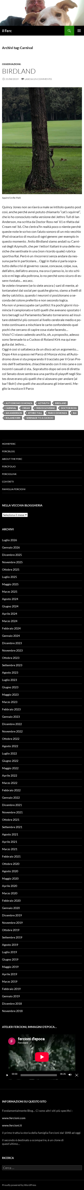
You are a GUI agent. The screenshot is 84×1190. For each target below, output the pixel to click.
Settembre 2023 (12, 665)
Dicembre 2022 (12, 724)
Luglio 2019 (9, 952)
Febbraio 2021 (11, 856)
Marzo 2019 (9, 981)
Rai (74, 413)
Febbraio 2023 (11, 709)
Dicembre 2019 (12, 915)
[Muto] (70, 1075)
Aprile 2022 (9, 775)
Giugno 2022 (10, 760)
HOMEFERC (9, 443)
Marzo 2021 (9, 849)
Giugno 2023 (10, 687)
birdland (19, 71)
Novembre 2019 (12, 922)
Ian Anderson (14, 413)
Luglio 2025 (9, 577)
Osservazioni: (11, 64)
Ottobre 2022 (10, 738)
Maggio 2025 (10, 584)
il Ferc (7, 30)
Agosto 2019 (10, 944)
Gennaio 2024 (11, 635)
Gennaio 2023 (11, 716)
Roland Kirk (13, 417)
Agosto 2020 (10, 871)
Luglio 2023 (9, 680)
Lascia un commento (38, 79)
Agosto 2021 (10, 834)
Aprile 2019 (9, 974)
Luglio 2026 (9, 540)
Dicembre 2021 (12, 805)
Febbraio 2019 (11, 989)
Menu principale (79, 31)
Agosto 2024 (10, 599)
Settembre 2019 (12, 937)
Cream (26, 408)
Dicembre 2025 (12, 554)
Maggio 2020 (10, 878)
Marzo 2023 (9, 702)
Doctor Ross (69, 408)
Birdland (60, 403)
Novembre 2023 (12, 650)
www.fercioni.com (13, 1118)
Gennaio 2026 (11, 547)
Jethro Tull (35, 413)
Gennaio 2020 (11, 908)
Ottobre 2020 (10, 863)
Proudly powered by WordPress (19, 1185)
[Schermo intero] (77, 1075)
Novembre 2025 (12, 562)
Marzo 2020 (9, 893)
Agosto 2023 (10, 672)
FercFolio (9, 466)
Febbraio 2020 (11, 900)
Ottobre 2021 (10, 819)
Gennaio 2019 (11, 996)
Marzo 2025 (9, 591)
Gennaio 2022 (11, 797)
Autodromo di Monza (19, 403)
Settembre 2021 (12, 827)
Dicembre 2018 (12, 1003)
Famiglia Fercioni (13, 489)
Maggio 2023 (10, 694)
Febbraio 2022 (11, 790)
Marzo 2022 (9, 783)
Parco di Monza (57, 413)
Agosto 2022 (10, 746)
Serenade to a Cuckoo (39, 417)
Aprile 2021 (9, 841)
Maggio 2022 (10, 768)
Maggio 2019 (10, 966)
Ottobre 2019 (10, 930)
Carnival (11, 408)
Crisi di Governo (45, 408)
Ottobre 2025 (10, 569)
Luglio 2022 (9, 753)
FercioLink (9, 474)
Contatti (8, 481)
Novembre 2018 (12, 1011)
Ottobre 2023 (10, 657)
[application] (42, 1056)
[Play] (7, 1075)
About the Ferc (12, 458)
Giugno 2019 (10, 959)
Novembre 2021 (12, 812)
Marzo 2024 (9, 621)
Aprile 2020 (9, 886)
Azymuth (43, 403)
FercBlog (8, 451)
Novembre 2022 (12, 731)
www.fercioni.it (12, 1125)
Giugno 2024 (10, 606)
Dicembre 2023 (12, 643)
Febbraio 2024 (11, 628)
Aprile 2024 (9, 613)
